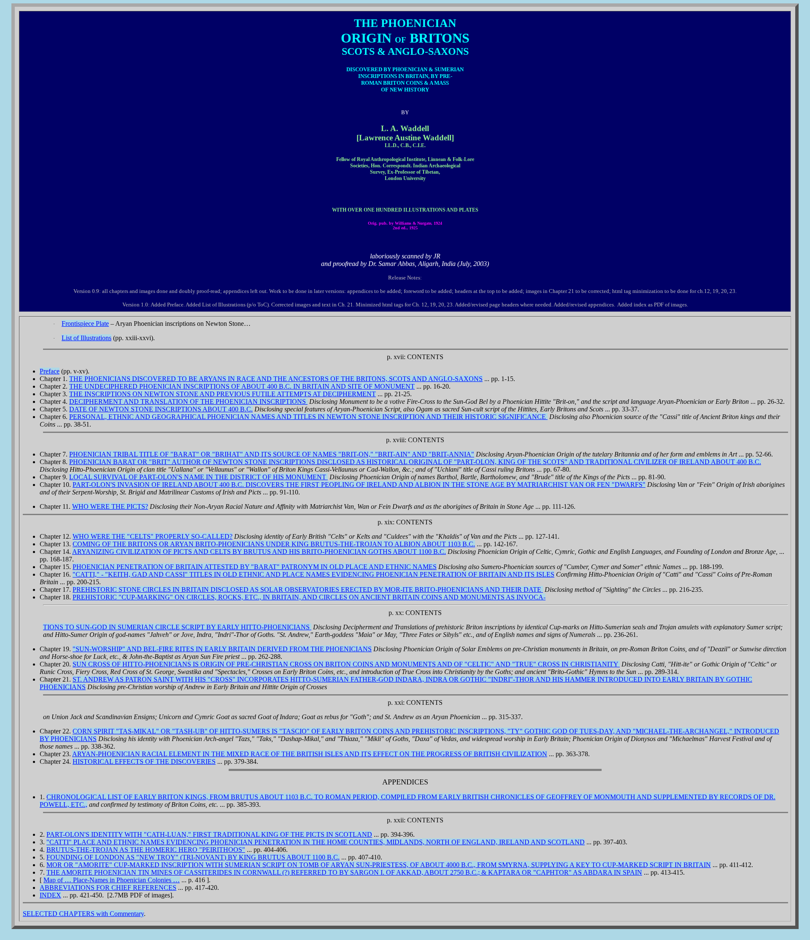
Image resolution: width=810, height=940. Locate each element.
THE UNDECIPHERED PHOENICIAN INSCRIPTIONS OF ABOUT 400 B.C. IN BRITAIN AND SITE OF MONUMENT (242, 386)
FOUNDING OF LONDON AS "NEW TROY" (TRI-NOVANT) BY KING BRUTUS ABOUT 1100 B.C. (193, 857)
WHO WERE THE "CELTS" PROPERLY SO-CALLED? (152, 536)
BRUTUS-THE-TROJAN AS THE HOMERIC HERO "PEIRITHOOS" (145, 849)
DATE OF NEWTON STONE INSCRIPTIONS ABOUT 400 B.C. (161, 409)
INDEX (50, 895)
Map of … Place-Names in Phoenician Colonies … (111, 880)
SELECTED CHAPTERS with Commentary (83, 913)
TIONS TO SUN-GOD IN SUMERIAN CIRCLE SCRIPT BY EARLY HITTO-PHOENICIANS (177, 627)
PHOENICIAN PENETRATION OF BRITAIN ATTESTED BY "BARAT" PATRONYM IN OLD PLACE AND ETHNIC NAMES (255, 566)
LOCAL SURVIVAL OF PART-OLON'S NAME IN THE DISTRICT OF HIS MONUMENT (198, 477)
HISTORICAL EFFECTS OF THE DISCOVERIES (144, 761)
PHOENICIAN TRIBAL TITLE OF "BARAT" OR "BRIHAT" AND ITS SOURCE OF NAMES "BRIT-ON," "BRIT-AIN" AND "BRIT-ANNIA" (271, 454)
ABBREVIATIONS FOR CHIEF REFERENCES (108, 887)
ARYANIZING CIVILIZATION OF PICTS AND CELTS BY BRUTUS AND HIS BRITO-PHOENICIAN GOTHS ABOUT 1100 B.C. (259, 551)
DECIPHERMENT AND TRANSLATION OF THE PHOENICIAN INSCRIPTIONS (188, 401)
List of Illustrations (86, 337)
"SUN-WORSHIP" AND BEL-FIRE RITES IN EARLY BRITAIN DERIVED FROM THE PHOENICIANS (222, 649)
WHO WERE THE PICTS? (110, 506)
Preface (49, 371)
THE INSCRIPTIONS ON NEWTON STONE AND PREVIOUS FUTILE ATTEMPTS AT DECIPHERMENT (222, 393)
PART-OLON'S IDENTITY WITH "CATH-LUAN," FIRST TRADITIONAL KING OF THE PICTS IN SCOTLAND (209, 834)
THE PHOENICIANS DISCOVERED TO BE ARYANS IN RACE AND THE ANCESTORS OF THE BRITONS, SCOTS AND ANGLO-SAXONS (276, 378)
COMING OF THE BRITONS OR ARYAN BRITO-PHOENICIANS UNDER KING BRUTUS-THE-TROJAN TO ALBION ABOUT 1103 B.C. (274, 544)
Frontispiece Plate (85, 323)
